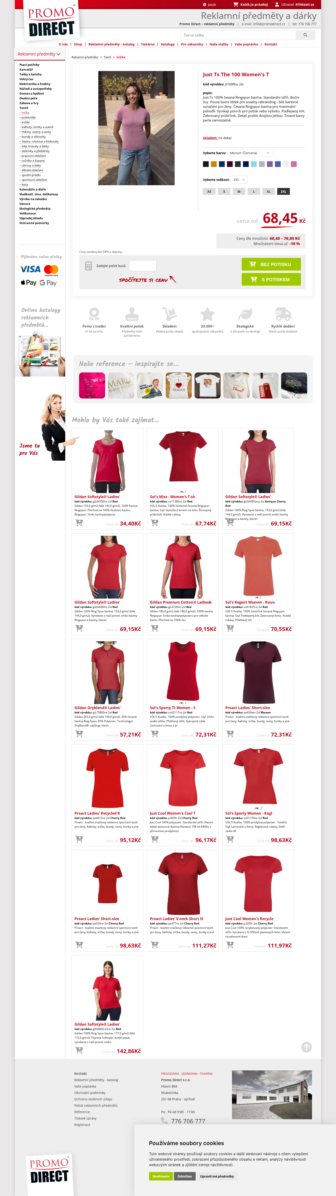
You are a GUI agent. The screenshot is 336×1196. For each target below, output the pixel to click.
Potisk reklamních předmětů (95, 1105)
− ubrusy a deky (30, 165)
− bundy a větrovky (32, 137)
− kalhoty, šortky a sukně (36, 127)
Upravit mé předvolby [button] (217, 1176)
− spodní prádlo (30, 175)
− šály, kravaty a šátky (34, 146)
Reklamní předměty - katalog (111, 44)
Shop (78, 44)
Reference (82, 1112)
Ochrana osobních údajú (93, 1099)
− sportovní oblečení (33, 180)
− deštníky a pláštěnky (34, 151)
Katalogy (168, 44)
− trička (24, 113)
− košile (24, 122)
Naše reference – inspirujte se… (129, 364)
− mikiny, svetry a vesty (35, 132)
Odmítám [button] (185, 1176)
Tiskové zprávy (85, 1118)
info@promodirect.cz (269, 24)
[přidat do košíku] (79, 523)
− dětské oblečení (31, 170)
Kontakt (270, 44)
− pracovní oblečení (32, 156)
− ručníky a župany (32, 160)
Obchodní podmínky (89, 1092)
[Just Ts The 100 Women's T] (136, 184)
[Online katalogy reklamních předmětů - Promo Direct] (43, 375)
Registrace (82, 1124)
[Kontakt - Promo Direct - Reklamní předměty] (272, 1118)
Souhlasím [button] (161, 1176)
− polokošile (27, 117)
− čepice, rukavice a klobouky (39, 141)
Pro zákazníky (192, 44)
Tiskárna (148, 44)
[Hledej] (305, 35)
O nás (63, 44)
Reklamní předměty (37, 54)
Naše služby (219, 44)
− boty (23, 184)
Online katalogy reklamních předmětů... (40, 318)
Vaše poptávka (246, 44)
